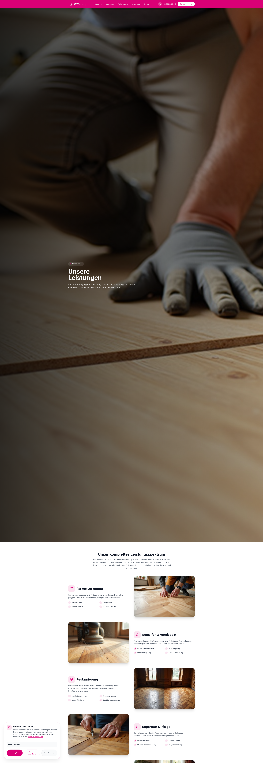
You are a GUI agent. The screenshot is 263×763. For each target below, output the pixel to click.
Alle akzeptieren (15, 753)
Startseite (98, 4)
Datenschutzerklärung (35, 737)
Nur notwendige (49, 753)
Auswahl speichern (32, 753)
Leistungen (110, 4)
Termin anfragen (186, 4)
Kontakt (146, 4)
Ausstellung (136, 4)
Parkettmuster (123, 4)
